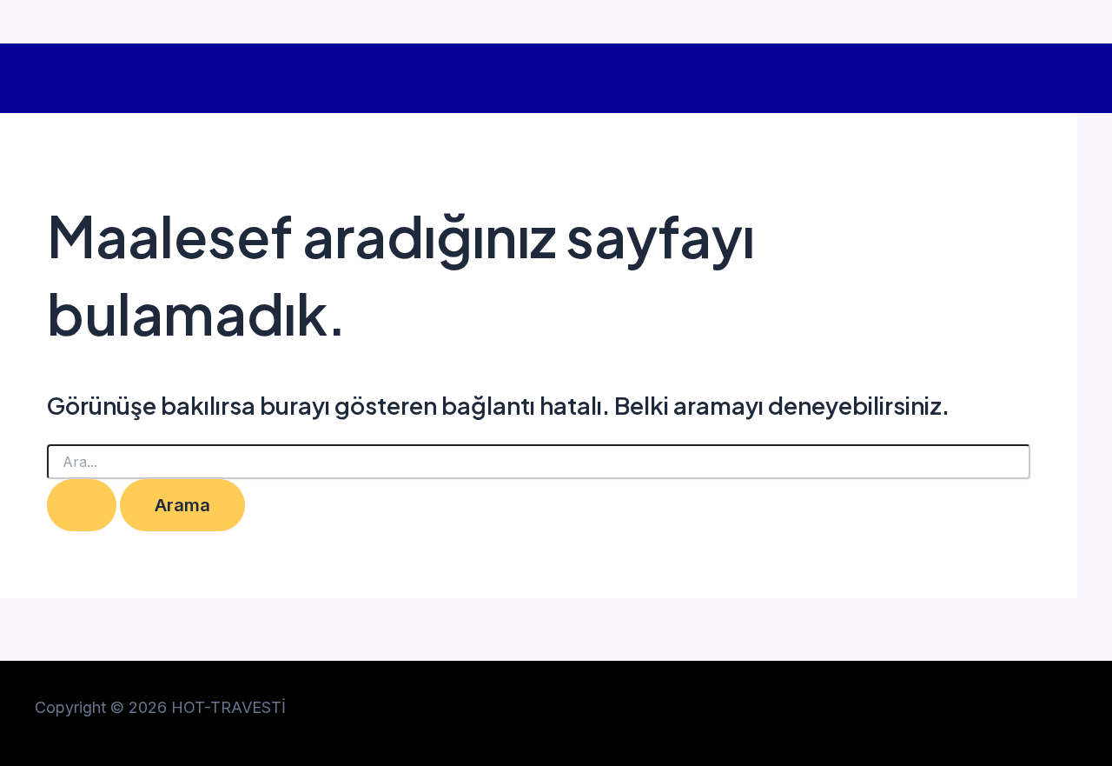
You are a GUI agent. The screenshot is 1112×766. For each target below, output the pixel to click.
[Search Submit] (81, 505)
